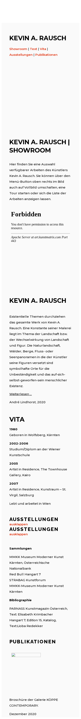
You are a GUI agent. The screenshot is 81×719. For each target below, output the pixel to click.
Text (33, 49)
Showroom (18, 49)
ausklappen (18, 524)
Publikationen (46, 55)
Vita (43, 49)
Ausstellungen (21, 55)
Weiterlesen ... (20, 394)
